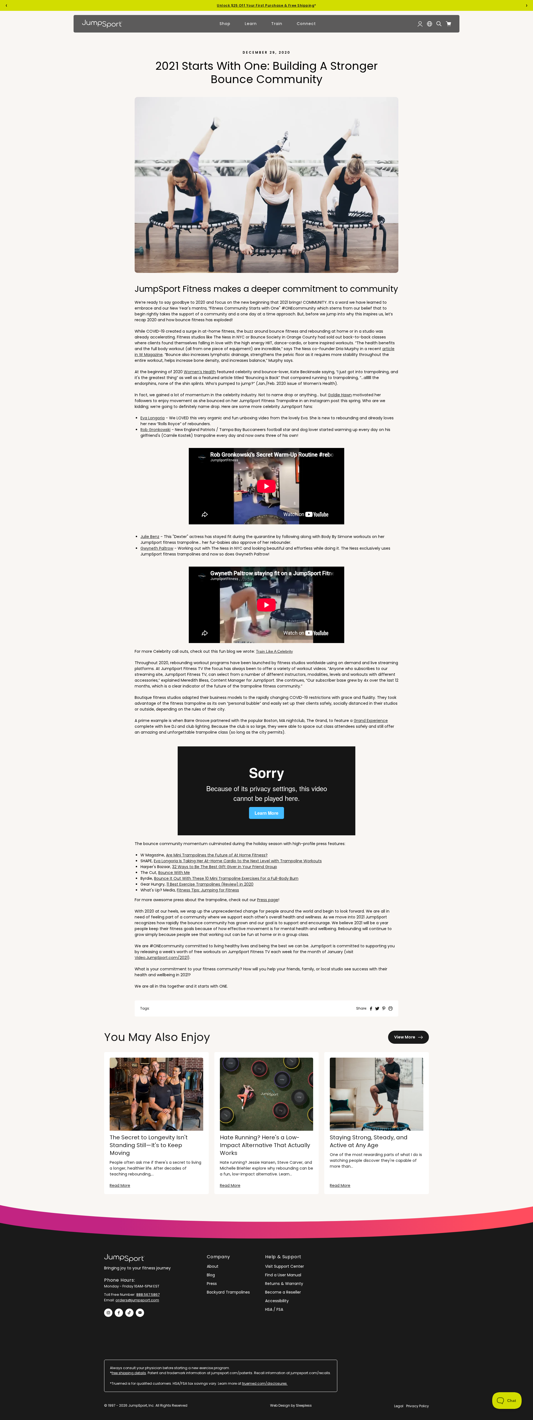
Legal (398, 1406)
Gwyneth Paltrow (156, 548)
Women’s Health (200, 372)
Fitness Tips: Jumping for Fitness (208, 890)
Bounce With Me (174, 872)
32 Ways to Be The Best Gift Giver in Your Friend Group (224, 867)
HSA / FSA (274, 1309)
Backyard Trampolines (228, 1292)
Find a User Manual (283, 1275)
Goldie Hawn (340, 395)
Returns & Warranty (284, 1283)
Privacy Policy (417, 1406)
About (212, 1266)
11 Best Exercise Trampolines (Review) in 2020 (210, 884)
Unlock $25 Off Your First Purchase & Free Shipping (265, 5)
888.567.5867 (148, 1294)
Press (212, 1283)
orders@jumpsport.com (137, 1300)
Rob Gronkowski (155, 429)
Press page (267, 900)
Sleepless (304, 1405)
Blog (211, 1275)
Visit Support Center (284, 1266)
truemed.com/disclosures (265, 1383)
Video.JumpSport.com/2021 (161, 957)
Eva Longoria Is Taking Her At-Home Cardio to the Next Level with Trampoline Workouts (238, 861)
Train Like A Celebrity (274, 651)
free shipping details (129, 1373)
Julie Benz (149, 536)
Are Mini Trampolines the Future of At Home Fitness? (217, 855)
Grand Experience (371, 720)
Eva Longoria (152, 418)
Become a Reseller (283, 1292)
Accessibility (277, 1301)
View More (404, 1037)
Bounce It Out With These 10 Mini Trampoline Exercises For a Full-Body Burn (226, 878)
